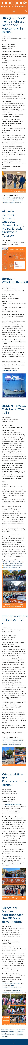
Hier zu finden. (6, 983)
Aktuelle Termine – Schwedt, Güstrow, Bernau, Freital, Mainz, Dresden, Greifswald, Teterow (13, 223)
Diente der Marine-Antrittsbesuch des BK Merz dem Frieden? (12, 915)
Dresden (10, 242)
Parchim (12, 934)
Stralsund (17, 936)
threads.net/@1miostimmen (12, 202)
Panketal (21, 290)
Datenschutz (5, 1036)
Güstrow (4, 244)
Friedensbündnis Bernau (10, 290)
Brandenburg (11, 289)
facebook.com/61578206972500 (13, 199)
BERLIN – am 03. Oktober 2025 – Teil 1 (14, 409)
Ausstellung (5, 38)
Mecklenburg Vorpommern (10, 932)
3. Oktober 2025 (6, 419)
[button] (14, 1042)
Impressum (20, 1034)
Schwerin (10, 936)
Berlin (14, 419)
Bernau (12, 38)
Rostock (10, 421)
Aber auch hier (15, 983)
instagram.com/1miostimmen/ (12, 201)
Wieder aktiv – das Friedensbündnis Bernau (14, 780)
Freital (15, 242)
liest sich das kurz (18, 992)
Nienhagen (5, 934)
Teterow (16, 244)
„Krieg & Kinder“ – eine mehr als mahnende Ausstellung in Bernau (14, 25)
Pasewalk (18, 934)
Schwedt (10, 244)
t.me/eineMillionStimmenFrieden (13, 197)
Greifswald (21, 242)
